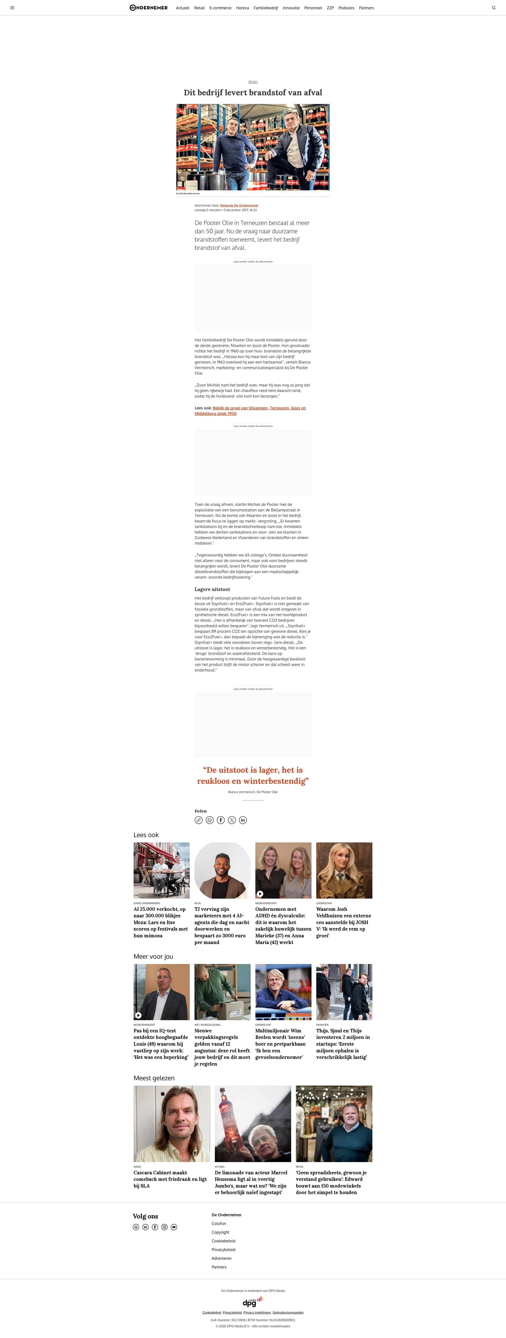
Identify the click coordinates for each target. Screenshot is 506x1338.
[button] (257, 1312)
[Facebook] (155, 1227)
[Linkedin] (145, 1227)
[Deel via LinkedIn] (243, 820)
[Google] (136, 1227)
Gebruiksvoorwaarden (288, 1312)
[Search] (494, 7)
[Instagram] (164, 1227)
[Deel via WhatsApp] (210, 820)
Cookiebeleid (211, 1312)
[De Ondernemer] (148, 8)
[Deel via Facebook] (221, 820)
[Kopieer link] (199, 820)
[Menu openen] (12, 7)
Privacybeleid (232, 1312)
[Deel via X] (232, 820)
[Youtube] (174, 1227)
